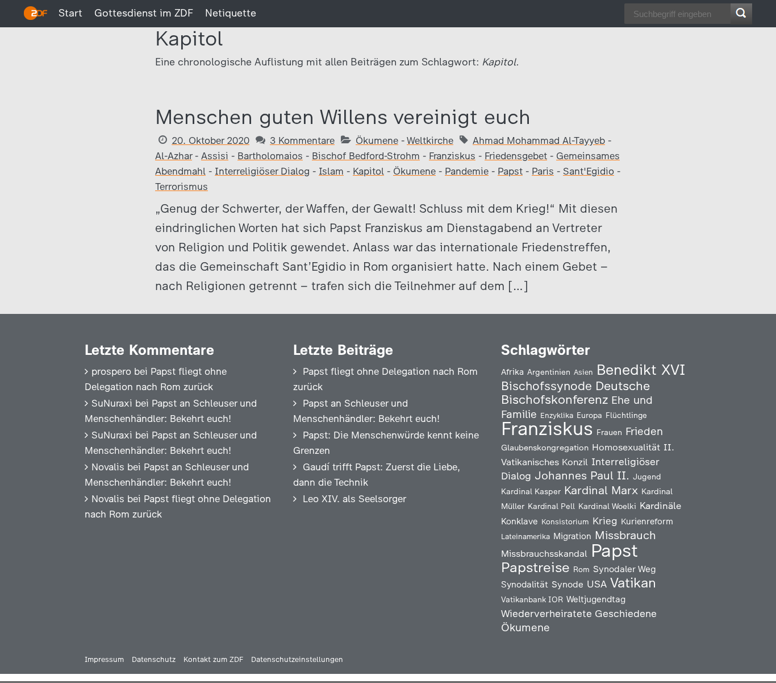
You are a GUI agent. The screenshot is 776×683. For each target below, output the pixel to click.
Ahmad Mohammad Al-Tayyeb (539, 140)
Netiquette (230, 13)
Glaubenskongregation (545, 447)
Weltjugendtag (595, 599)
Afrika (512, 372)
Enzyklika (556, 415)
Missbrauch (625, 535)
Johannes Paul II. (582, 475)
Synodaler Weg (624, 569)
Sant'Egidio (588, 171)
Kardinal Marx (601, 490)
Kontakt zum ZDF (213, 659)
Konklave (519, 521)
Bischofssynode (546, 386)
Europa (589, 415)
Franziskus (452, 156)
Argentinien (548, 371)
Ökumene (377, 140)
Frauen (609, 432)
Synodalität (524, 584)
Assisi (214, 156)
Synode (567, 584)
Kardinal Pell (551, 506)
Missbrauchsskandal (544, 553)
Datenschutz (154, 659)
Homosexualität (626, 447)
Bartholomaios (270, 156)
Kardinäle (660, 505)
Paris (543, 171)
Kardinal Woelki (607, 506)
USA (597, 584)
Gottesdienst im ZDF (143, 13)
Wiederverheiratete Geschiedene (579, 613)
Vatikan (633, 582)
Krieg (605, 521)
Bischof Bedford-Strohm (366, 156)
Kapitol (368, 171)
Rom (581, 569)
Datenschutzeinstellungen (297, 659)
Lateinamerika (525, 536)
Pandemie (467, 171)
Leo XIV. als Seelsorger (354, 498)
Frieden (644, 431)
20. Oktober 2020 (210, 140)
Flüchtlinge (626, 415)
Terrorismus (181, 186)
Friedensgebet (516, 156)
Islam (331, 171)
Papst (510, 171)
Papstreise (535, 567)
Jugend (647, 476)
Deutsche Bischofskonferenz (575, 392)
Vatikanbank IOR (532, 599)
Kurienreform (647, 521)
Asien (583, 372)
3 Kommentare (302, 140)
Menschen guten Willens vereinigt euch (343, 117)
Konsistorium (565, 521)
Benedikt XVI (640, 369)
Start (70, 13)
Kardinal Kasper (531, 491)
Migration (572, 536)
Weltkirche (430, 140)
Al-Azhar (173, 156)
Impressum (104, 659)
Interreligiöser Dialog (262, 171)
